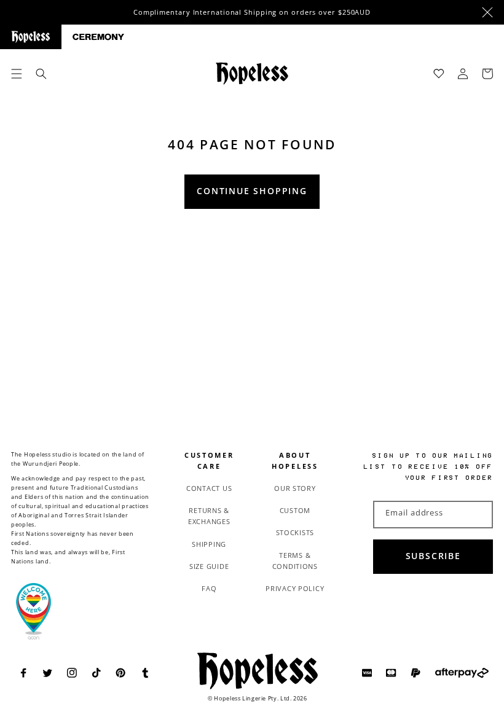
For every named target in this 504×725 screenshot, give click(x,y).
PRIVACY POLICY (295, 588)
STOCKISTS (295, 532)
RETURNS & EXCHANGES (209, 516)
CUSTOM (295, 510)
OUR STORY (295, 488)
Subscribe (433, 556)
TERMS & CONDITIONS (295, 561)
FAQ (209, 588)
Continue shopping (252, 191)
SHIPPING (209, 544)
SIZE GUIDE (209, 566)
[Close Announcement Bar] (487, 12)
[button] (16, 73)
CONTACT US (209, 488)
